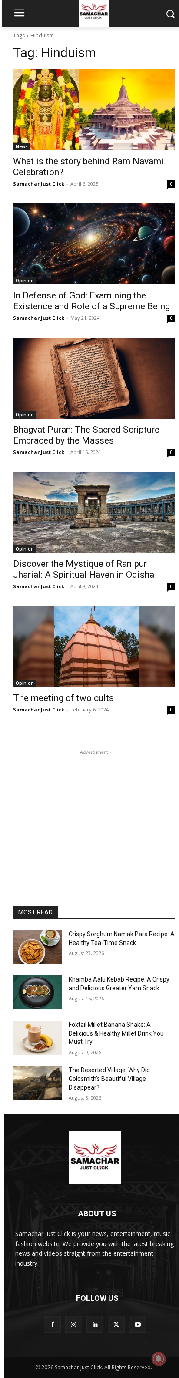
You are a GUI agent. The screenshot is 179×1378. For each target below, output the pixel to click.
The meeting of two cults (63, 698)
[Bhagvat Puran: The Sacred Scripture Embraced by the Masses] (94, 378)
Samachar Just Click (38, 183)
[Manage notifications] (159, 1359)
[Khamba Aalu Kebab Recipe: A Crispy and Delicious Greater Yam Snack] (37, 992)
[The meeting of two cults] (94, 646)
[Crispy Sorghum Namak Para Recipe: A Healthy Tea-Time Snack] (37, 947)
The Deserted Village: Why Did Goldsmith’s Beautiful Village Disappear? (109, 1078)
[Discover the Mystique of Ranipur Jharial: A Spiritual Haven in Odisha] (94, 512)
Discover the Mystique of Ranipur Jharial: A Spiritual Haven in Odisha (83, 569)
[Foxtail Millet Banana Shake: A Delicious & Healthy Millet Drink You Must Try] (37, 1038)
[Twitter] (116, 1324)
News (22, 146)
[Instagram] (73, 1324)
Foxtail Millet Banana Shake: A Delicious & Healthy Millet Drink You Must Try (116, 1033)
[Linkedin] (94, 1324)
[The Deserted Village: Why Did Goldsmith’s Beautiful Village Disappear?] (37, 1083)
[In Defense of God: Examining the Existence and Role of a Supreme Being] (94, 243)
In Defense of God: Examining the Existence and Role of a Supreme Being (91, 300)
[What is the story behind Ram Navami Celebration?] (94, 109)
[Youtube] (137, 1324)
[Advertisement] (94, 811)
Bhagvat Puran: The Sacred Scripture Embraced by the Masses (86, 435)
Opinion (25, 281)
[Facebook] (52, 1324)
